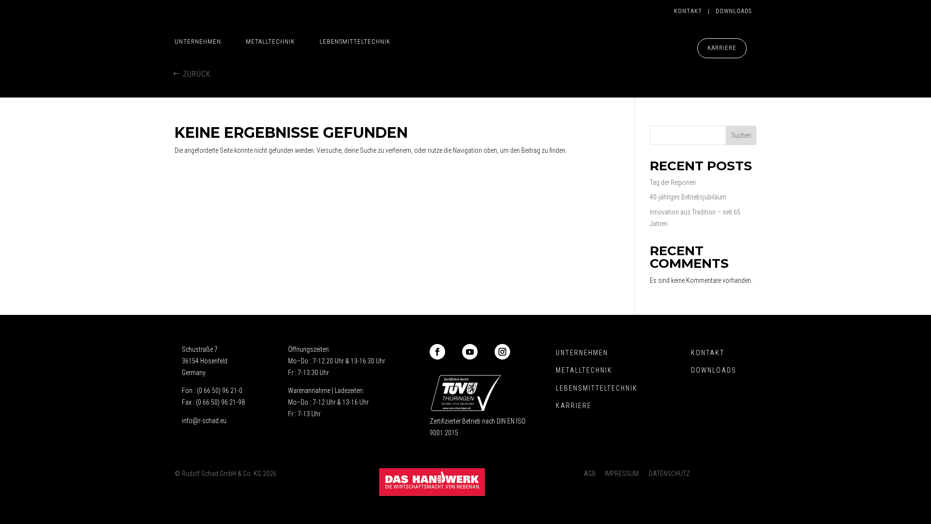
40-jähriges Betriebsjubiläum (688, 197)
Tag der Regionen (673, 182)
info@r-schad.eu (204, 421)
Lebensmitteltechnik (355, 41)
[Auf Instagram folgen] (502, 352)
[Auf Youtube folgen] (470, 352)
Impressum (622, 473)
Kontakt (691, 11)
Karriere (722, 48)
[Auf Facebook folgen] (437, 352)
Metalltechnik (270, 41)
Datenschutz (669, 473)
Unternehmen (198, 41)
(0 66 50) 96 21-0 (219, 390)
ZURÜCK (196, 74)
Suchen (741, 135)
